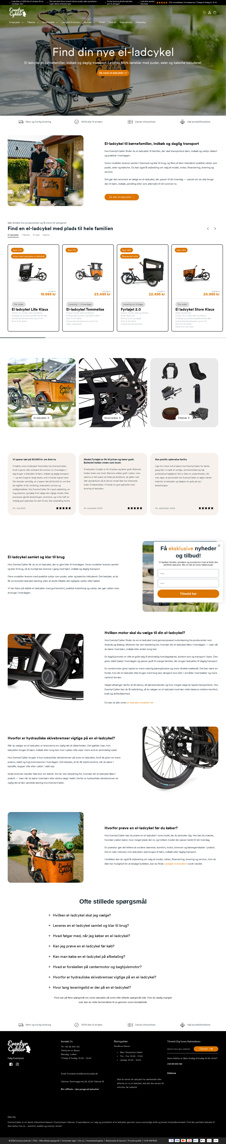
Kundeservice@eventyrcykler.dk (82, 1073)
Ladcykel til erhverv (71, 22)
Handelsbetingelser (94, 1141)
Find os (112, 22)
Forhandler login (69, 1141)
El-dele (36, 235)
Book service (126, 22)
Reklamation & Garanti (116, 1141)
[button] (204, 12)
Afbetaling (141, 22)
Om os (81, 1141)
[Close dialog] (219, 545)
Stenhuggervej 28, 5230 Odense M (86, 1081)
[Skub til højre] (215, 228)
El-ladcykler (13, 235)
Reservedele (48, 22)
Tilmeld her (188, 593)
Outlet (102, 22)
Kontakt (88, 22)
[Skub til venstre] (208, 228)
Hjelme (46, 235)
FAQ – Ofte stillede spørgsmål (46, 1141)
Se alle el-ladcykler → (121, 197)
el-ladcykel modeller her (140, 702)
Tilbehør (31, 22)
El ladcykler (14, 22)
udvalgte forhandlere (176, 863)
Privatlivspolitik (134, 1141)
